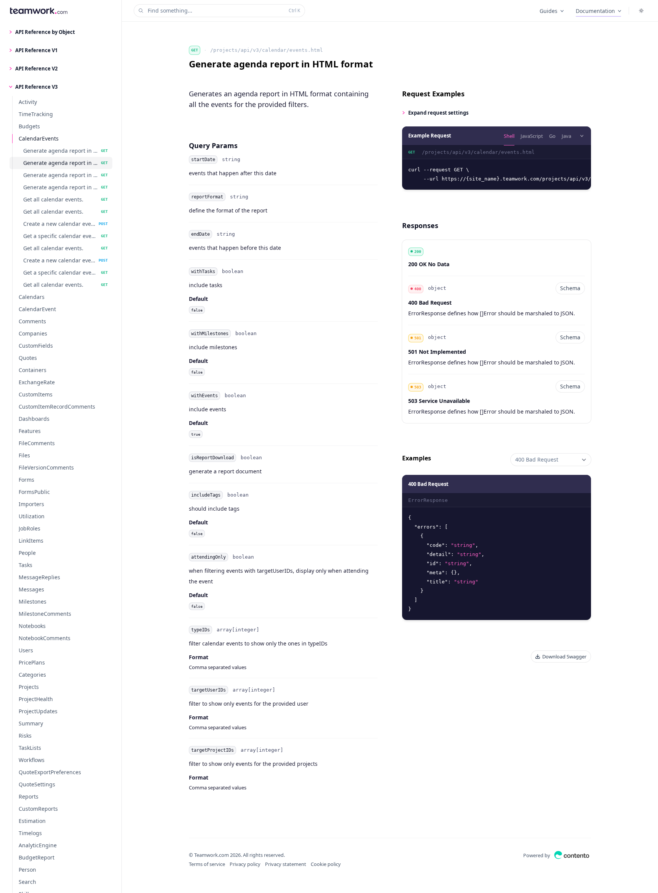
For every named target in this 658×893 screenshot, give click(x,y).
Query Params (213, 145)
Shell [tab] (509, 136)
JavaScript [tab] (532, 136)
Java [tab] (566, 136)
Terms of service (207, 864)
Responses (420, 225)
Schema (570, 288)
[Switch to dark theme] (641, 10)
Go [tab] (552, 136)
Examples (416, 458)
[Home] (38, 10)
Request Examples (433, 93)
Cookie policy (326, 864)
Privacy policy (245, 864)
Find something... (224, 10)
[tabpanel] (496, 167)
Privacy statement (285, 864)
